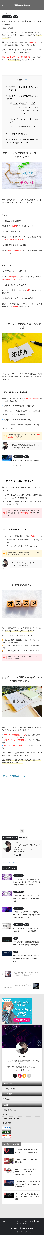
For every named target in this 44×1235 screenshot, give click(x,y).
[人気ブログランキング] (6, 1133)
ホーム (5, 1221)
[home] (20, 855)
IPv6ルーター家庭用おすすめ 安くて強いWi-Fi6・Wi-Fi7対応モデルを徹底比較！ (26, 958)
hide (25, 80)
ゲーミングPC (7, 862)
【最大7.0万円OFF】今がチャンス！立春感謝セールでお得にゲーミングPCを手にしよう (26, 898)
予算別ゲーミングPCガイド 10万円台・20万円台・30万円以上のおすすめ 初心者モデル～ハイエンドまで (26, 914)
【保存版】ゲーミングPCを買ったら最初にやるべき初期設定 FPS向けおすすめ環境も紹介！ (27, 1184)
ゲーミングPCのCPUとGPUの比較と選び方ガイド (29, 110)
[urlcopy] (22, 831)
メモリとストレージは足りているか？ (24, 120)
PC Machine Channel (22, 5)
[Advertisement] (22, 803)
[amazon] (24, 1076)
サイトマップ (7, 1114)
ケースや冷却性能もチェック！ (23, 126)
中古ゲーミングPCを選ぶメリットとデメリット (22, 88)
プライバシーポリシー (11, 1119)
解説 (14, 862)
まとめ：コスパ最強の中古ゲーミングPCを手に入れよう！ (22, 141)
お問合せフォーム (9, 1110)
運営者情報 (7, 1123)
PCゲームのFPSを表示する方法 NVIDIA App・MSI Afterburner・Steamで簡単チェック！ (26, 1171)
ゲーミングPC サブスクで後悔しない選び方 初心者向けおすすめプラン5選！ (27, 1196)
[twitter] (14, 855)
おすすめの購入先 (18, 134)
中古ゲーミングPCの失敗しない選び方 (22, 97)
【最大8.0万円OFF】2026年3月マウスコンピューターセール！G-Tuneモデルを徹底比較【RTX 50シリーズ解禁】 (26, 882)
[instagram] (17, 855)
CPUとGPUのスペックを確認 (22, 103)
